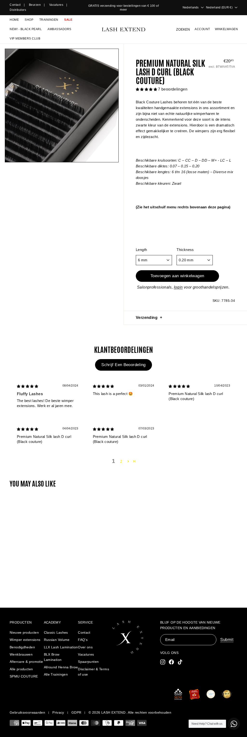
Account (202, 29)
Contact (15, 5)
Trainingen (48, 19)
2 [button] (121, 461)
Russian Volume (57, 640)
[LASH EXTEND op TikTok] (180, 662)
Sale (68, 19)
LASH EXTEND (113, 712)
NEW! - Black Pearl (26, 29)
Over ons (85, 647)
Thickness (185, 250)
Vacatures (56, 5)
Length (141, 250)
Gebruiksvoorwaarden (27, 712)
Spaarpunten (88, 662)
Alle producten (21, 669)
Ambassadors (59, 29)
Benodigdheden (22, 647)
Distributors (18, 10)
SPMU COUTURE (24, 676)
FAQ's (83, 640)
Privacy (58, 712)
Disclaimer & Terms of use (93, 671)
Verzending (147, 318)
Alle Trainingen (56, 674)
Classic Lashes (56, 632)
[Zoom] (61, 105)
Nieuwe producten (24, 632)
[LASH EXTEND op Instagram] (162, 662)
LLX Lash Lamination (61, 647)
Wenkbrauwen (21, 654)
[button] (147, 89)
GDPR (76, 712)
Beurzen (35, 5)
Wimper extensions (25, 640)
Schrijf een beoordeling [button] (123, 364)
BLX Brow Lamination (53, 657)
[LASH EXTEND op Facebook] (171, 662)
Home (14, 19)
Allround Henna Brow (61, 667)
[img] (27, 386)
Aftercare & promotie (26, 662)
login (178, 287)
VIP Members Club (25, 38)
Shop (29, 19)
